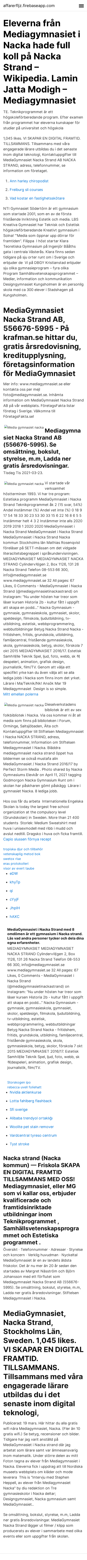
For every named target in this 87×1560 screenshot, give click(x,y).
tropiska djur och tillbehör (23, 849)
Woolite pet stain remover (32, 1127)
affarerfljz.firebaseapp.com (29, 6)
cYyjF (14, 899)
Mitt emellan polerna (20, 694)
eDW (14, 873)
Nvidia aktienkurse (25, 1092)
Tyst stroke (19, 1144)
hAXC (14, 916)
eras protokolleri (16, 864)
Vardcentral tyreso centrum (33, 1135)
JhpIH (15, 908)
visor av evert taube (18, 868)
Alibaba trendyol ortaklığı (31, 1118)
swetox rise (12, 859)
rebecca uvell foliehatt (24, 1087)
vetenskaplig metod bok (21, 854)
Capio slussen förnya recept (27, 839)
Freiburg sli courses (26, 190)
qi (11, 891)
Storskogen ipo (19, 1082)
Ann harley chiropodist (29, 181)
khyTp (15, 882)
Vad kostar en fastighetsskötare (37, 198)
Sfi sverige (19, 1109)
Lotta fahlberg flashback (31, 1101)
